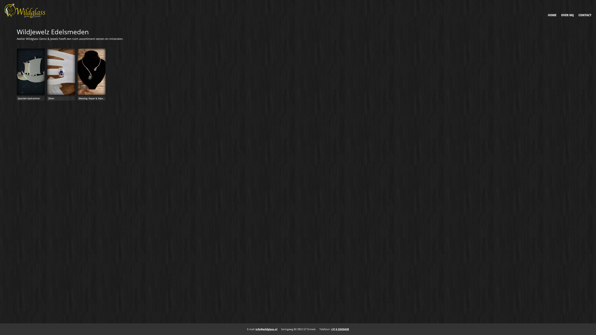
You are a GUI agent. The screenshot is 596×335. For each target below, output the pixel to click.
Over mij (567, 15)
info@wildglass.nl (266, 329)
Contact (584, 15)
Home (552, 15)
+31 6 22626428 (340, 329)
